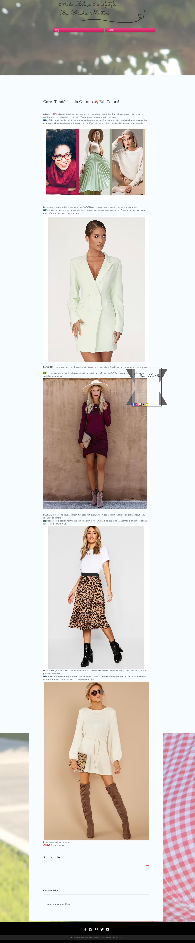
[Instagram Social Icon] (136, 404)
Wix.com (119, 937)
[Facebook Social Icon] (133, 404)
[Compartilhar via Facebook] (44, 857)
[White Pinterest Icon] (96, 929)
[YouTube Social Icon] (140, 404)
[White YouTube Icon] (107, 929)
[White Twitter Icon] (102, 929)
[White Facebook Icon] (85, 929)
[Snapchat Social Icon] (147, 404)
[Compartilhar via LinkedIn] (58, 857)
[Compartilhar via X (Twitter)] (51, 857)
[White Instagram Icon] (91, 929)
